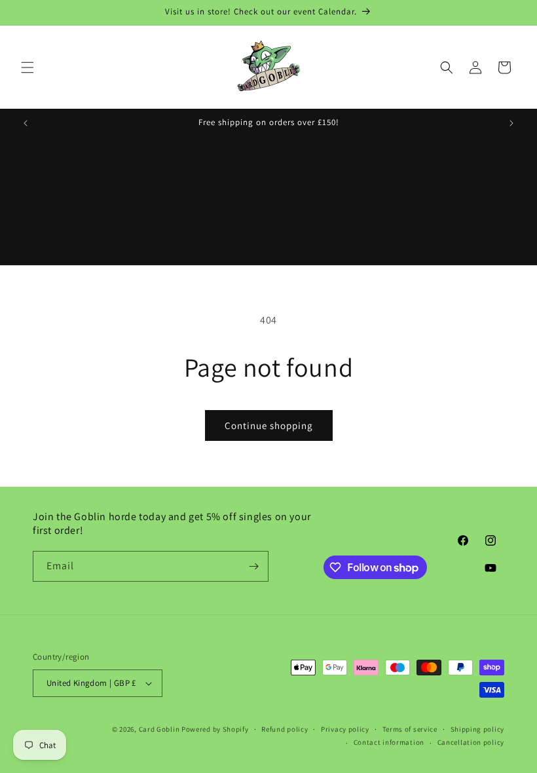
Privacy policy (345, 729)
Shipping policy (478, 729)
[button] (27, 67)
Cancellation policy (470, 742)
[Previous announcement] (25, 123)
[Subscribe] (253, 566)
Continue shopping (269, 425)
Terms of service (409, 729)
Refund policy (284, 729)
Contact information (389, 742)
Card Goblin (159, 729)
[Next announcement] (511, 123)
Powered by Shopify (215, 729)
